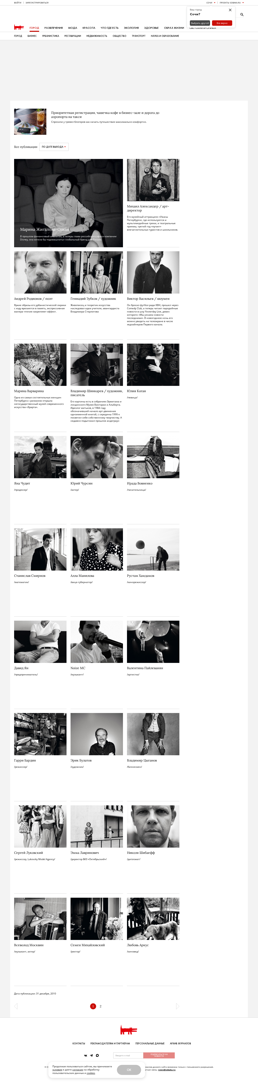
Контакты (79, 1043)
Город (34, 28)
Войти (17, 2)
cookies (91, 1073)
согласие (77, 1069)
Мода (72, 28)
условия (57, 1069)
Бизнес (32, 36)
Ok (129, 1070)
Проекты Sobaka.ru (230, 2)
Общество (119, 36)
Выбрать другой (200, 23)
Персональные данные (149, 1043)
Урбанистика (50, 36)
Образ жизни (174, 28)
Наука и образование (165, 36)
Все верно (222, 23)
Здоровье (151, 28)
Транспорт (139, 36)
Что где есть (110, 28)
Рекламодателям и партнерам (110, 1043)
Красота (89, 28)
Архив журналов (180, 1043)
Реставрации (72, 36)
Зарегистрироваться (37, 2)
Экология (131, 28)
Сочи (209, 2)
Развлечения (54, 28)
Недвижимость (96, 36)
